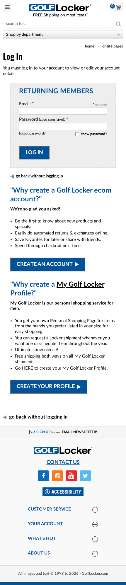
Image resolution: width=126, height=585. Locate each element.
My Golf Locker (80, 284)
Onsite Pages (112, 46)
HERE (27, 368)
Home (89, 46)
